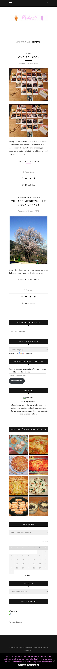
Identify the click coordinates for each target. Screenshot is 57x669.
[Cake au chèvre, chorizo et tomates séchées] (38, 465)
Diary (28, 53)
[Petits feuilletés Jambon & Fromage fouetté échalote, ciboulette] (18, 506)
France (36, 197)
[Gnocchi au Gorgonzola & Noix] (38, 486)
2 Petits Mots (28, 172)
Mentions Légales (15, 622)
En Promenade (24, 197)
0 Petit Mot (28, 290)
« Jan (27, 575)
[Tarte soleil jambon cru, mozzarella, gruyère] (18, 465)
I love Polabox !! (28, 57)
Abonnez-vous (16, 381)
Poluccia (30, 185)
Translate (28, 354)
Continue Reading (28, 161)
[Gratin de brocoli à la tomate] (38, 445)
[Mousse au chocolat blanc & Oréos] (38, 506)
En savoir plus (33, 665)
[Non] (53, 661)
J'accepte (22, 665)
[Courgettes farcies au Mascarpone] (18, 486)
